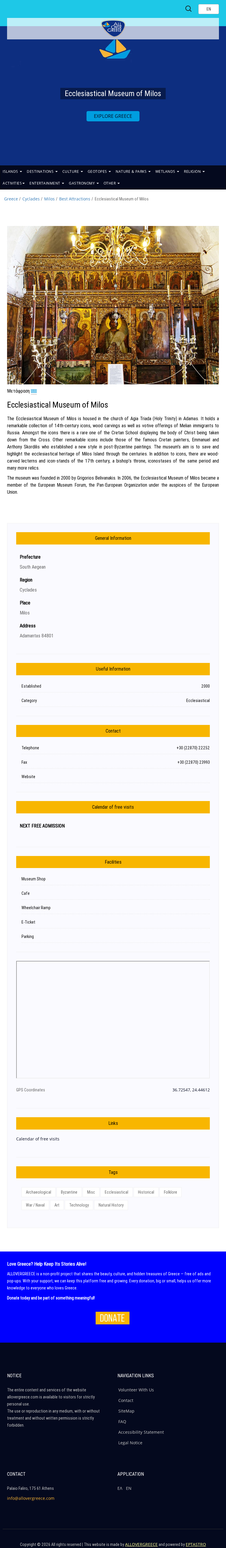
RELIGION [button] (193, 171)
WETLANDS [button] (166, 171)
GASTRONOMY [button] (82, 183)
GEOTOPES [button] (98, 171)
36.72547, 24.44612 (191, 1090)
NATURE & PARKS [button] (132, 171)
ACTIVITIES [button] (12, 183)
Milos (49, 199)
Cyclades (31, 199)
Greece (11, 199)
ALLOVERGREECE (141, 1544)
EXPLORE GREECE (113, 116)
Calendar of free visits (37, 1139)
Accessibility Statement (141, 1432)
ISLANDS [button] (11, 171)
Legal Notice (130, 1442)
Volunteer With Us (136, 1390)
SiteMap (126, 1411)
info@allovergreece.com (30, 1498)
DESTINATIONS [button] (41, 171)
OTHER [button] (110, 183)
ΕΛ (119, 1488)
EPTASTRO (196, 1544)
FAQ (122, 1421)
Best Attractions (74, 199)
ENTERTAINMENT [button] (45, 183)
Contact (125, 1400)
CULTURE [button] (71, 171)
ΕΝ (129, 1488)
